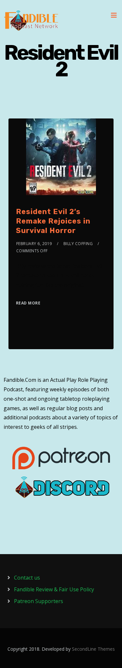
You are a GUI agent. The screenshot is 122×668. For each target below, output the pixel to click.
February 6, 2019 (34, 243)
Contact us (27, 577)
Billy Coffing (78, 243)
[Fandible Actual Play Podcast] (31, 20)
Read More (28, 303)
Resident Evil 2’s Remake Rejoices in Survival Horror (53, 221)
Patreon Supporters (38, 601)
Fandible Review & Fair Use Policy (54, 589)
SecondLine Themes (93, 649)
